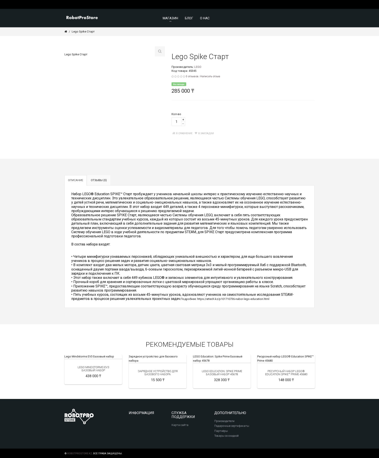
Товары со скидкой (226, 435)
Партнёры (221, 431)
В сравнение (184, 133)
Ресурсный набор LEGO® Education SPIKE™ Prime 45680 (286, 373)
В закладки (206, 133)
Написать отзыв (210, 76)
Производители (224, 421)
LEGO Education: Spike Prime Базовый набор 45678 (222, 373)
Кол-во (176, 114)
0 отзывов (192, 76)
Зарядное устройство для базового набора (158, 373)
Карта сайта (180, 425)
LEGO (197, 67)
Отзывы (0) (99, 180)
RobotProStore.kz (79, 453)
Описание (75, 180)
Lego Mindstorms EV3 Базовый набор (89, 356)
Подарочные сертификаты (231, 425)
